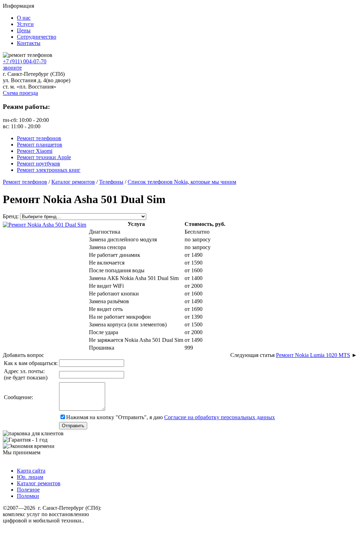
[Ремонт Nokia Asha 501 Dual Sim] (44, 224)
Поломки (28, 496)
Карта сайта (31, 471)
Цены (24, 30)
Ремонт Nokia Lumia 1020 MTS (313, 355)
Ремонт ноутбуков (38, 164)
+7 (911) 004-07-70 (24, 61)
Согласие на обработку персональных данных (219, 417)
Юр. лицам (30, 477)
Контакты (28, 43)
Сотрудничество (36, 37)
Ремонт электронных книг (49, 170)
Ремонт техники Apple (44, 157)
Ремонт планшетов (39, 145)
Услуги (25, 24)
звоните (12, 68)
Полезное (28, 490)
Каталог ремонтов (38, 483)
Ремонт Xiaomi (34, 151)
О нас (24, 18)
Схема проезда (20, 93)
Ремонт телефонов (39, 138)
